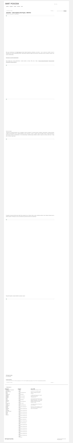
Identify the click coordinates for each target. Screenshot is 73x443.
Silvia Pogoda (18, 52)
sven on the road (8, 411)
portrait (7, 406)
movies (7, 404)
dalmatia (7, 395)
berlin (7, 392)
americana (7, 390)
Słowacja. (52, 10)
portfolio (7, 6)
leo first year (8, 403)
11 (24, 392)
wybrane (7, 414)
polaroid (7, 405)
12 (25, 392)
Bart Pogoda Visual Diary (9, 438)
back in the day (8, 391)
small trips (7, 410)
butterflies (27, 380)
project (7, 407)
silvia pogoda (31, 380)
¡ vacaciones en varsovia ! (10, 389)
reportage (7, 408)
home (22, 6)
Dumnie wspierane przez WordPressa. (62, 439)
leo (6, 402)
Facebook (7, 379)
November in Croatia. (9, 10)
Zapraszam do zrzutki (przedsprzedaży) (12, 57)
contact (15, 6)
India (6, 398)
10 (23, 392)
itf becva (7, 401)
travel (7, 412)
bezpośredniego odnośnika (42, 380)
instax (7, 399)
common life (19, 380)
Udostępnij (10, 379)
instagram (11, 6)
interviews (7, 400)
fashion (7, 397)
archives (18, 6)
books (7, 393)
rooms (7, 409)
